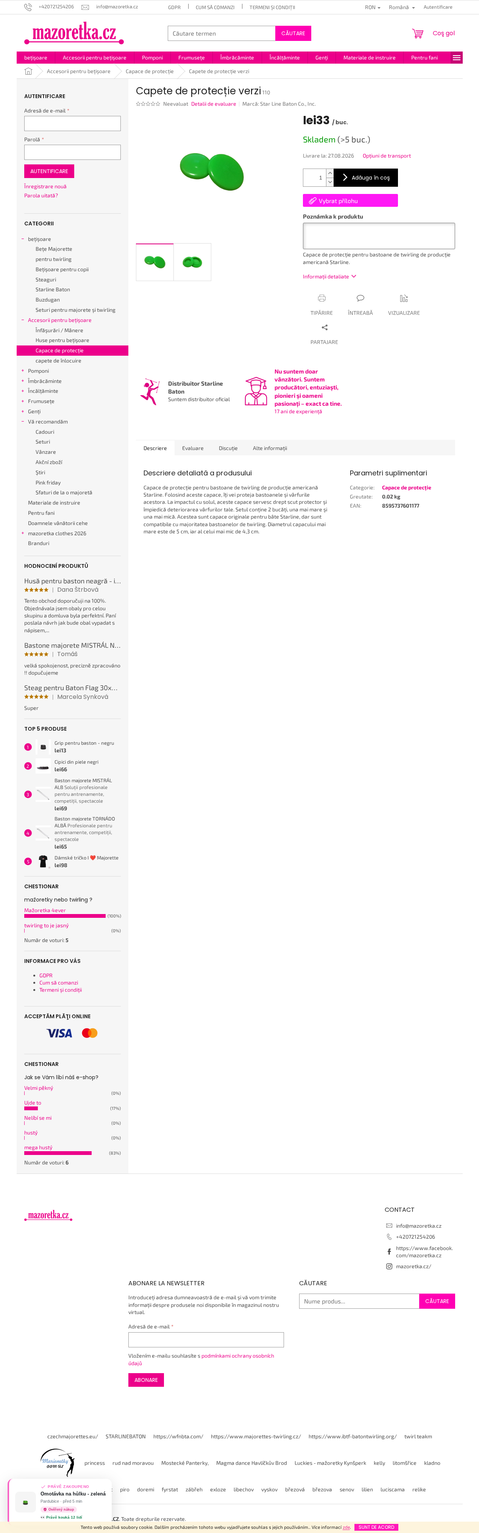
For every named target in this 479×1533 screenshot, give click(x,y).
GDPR (174, 7)
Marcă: (279, 103)
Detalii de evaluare (213, 103)
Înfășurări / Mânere (59, 330)
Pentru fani (41, 512)
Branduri (38, 543)
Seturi (43, 441)
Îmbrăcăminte (45, 381)
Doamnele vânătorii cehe (58, 523)
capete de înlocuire (58, 360)
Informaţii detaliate (326, 276)
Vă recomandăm (48, 421)
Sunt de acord (376, 1527)
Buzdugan (48, 299)
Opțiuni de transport (387, 155)
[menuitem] (36, 58)
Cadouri (45, 431)
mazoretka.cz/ (413, 1266)
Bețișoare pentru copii (62, 269)
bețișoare (39, 239)
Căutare (293, 33)
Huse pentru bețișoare (62, 340)
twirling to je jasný (46, 925)
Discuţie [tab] (228, 448)
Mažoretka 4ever (45, 910)
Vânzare (46, 451)
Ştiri (40, 472)
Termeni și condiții (272, 7)
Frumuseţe (41, 401)
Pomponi (38, 370)
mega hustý (38, 1147)
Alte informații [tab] (270, 448)
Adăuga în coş (371, 177)
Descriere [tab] (155, 448)
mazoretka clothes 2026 (57, 533)
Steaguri (46, 279)
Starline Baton (53, 289)
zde (346, 1527)
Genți (34, 411)
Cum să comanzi (215, 7)
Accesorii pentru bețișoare (60, 320)
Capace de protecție (60, 350)
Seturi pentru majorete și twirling (75, 309)
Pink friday (48, 482)
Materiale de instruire (54, 502)
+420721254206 (415, 1236)
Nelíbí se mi (37, 1117)
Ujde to (32, 1102)
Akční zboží (49, 462)
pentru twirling (54, 259)
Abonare (146, 1380)
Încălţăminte (43, 391)
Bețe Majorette (54, 248)
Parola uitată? (41, 195)
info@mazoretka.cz (419, 1225)
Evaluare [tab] (193, 448)
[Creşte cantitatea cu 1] (330, 173)
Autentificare (49, 171)
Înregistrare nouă (45, 186)
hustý (30, 1132)
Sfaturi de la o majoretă (64, 492)
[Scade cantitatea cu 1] (330, 182)
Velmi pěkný (38, 1088)
